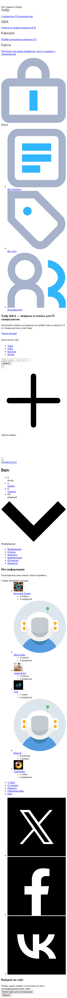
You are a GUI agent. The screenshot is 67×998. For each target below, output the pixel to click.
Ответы (11, 552)
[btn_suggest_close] (6, 363)
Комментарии (14, 557)
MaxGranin (19, 654)
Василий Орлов (22, 593)
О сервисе (12, 785)
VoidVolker (19, 771)
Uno (16, 691)
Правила (12, 788)
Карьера (11, 351)
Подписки (12, 560)
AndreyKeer (20, 673)
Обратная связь (15, 791)
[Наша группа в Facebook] (36, 914)
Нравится (12, 563)
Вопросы (12, 554)
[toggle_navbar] (2, 459)
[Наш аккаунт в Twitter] (36, 855)
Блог (9, 793)
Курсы (10, 354)
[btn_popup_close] (6, 995)
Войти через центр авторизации (17, 992)
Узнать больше (9, 333)
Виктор (18, 753)
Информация (14, 549)
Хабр (10, 346)
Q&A (10, 348)
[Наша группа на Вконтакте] (36, 973)
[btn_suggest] (2, 366)
